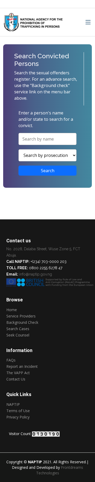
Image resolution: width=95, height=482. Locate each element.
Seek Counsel (17, 335)
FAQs (11, 360)
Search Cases (17, 329)
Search (47, 170)
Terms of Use (18, 411)
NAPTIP (13, 404)
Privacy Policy (18, 417)
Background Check (22, 322)
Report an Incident (22, 366)
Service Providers (21, 316)
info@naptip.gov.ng (35, 274)
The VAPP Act (18, 373)
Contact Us (15, 379)
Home (11, 310)
